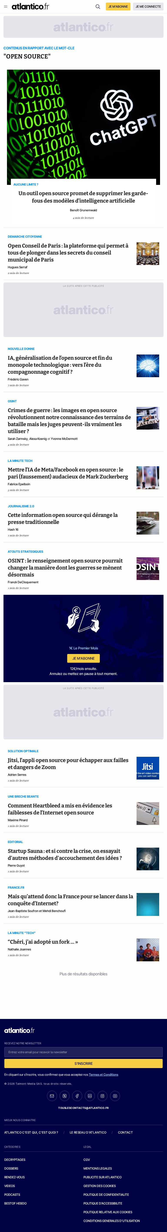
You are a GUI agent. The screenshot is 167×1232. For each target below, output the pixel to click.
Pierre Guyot (16, 865)
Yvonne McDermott (64, 438)
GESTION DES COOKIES (100, 1186)
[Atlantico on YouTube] (115, 1096)
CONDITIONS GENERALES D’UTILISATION (112, 1221)
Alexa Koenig (38, 438)
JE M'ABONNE (118, 6)
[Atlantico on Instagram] (102, 1096)
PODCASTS (12, 1194)
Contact (125, 1132)
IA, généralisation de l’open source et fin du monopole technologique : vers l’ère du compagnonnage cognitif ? (60, 365)
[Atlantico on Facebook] (77, 1096)
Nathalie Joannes (19, 949)
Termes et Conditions (103, 1074)
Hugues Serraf (17, 267)
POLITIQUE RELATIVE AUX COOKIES (108, 1212)
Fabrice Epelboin (19, 484)
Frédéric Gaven (18, 379)
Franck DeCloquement (23, 582)
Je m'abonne (83, 658)
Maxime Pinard (18, 820)
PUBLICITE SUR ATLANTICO (103, 1177)
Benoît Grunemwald (83, 210)
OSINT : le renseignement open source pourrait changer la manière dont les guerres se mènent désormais (65, 568)
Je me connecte (148, 6)
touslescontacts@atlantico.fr (83, 1108)
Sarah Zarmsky (18, 438)
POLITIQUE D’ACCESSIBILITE (103, 1203)
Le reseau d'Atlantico (88, 1132)
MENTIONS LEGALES (98, 1168)
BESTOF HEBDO (15, 1203)
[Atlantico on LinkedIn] (90, 1096)
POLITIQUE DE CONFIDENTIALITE (106, 1194)
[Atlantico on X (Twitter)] (65, 1096)
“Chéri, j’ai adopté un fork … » (43, 942)
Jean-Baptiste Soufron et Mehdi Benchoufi (37, 911)
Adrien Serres (17, 774)
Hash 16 (13, 529)
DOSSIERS (11, 1168)
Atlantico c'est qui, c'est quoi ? (31, 1132)
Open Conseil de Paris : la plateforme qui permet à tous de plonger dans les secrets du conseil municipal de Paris (68, 253)
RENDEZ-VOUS (14, 1177)
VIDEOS (9, 1186)
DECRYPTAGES (14, 1159)
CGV (87, 1159)
